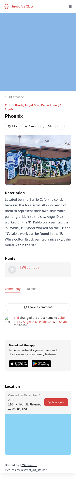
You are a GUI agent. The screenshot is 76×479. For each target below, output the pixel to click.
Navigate (58, 402)
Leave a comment (40, 307)
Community (12, 289)
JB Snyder (62, 322)
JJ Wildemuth (29, 267)
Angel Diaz (30, 322)
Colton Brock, (15, 105)
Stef (16, 318)
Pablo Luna (46, 322)
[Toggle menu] (70, 6)
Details (31, 289)
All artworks (17, 97)
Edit (50, 126)
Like (14, 126)
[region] (38, 52)
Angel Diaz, (33, 105)
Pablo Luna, (49, 105)
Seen (32, 126)
